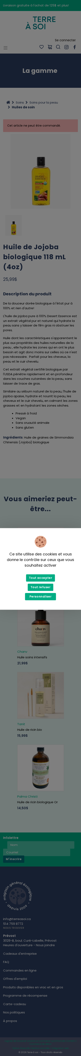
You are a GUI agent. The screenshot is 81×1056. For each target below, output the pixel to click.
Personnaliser (40, 597)
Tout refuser (40, 587)
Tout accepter (40, 578)
